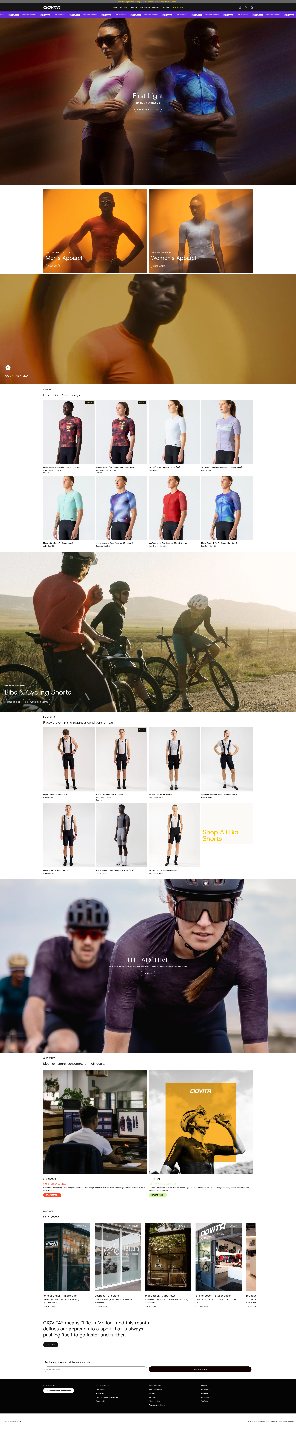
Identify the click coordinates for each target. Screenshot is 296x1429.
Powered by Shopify (286, 1421)
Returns (152, 1393)
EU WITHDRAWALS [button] (50, 1386)
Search (274, 1421)
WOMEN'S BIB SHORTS (39, 702)
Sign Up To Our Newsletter (107, 1397)
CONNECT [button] (204, 1386)
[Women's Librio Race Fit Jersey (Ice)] (174, 432)
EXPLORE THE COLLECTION (148, 110)
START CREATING (52, 1195)
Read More (51, 1345)
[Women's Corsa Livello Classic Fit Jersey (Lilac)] (227, 432)
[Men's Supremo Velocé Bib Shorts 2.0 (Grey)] (121, 835)
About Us (100, 1393)
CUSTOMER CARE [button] (155, 1386)
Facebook (205, 1397)
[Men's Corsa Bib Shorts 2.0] (69, 759)
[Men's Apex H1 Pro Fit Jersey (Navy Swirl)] (227, 508)
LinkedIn (204, 1393)
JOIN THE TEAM (200, 1369)
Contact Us (100, 1401)
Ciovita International (257, 1421)
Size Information (155, 1389)
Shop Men (52, 266)
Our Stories (100, 1389)
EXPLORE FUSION (157, 1195)
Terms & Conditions (157, 1405)
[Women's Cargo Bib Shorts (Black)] (174, 835)
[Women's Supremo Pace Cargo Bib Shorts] (227, 759)
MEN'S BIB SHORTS (15, 702)
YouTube (204, 1401)
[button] (114, 7)
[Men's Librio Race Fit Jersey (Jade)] (69, 508)
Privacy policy (154, 1401)
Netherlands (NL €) (11, 1421)
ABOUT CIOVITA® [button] (102, 1386)
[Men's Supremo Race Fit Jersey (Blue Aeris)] (121, 508)
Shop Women (159, 266)
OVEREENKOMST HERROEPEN (58, 1390)
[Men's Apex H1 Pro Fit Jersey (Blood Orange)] (174, 508)
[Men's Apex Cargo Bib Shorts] (69, 835)
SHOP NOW (147, 973)
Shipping (152, 1397)
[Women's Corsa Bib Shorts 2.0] (174, 759)
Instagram (205, 1389)
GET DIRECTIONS (50, 1307)
